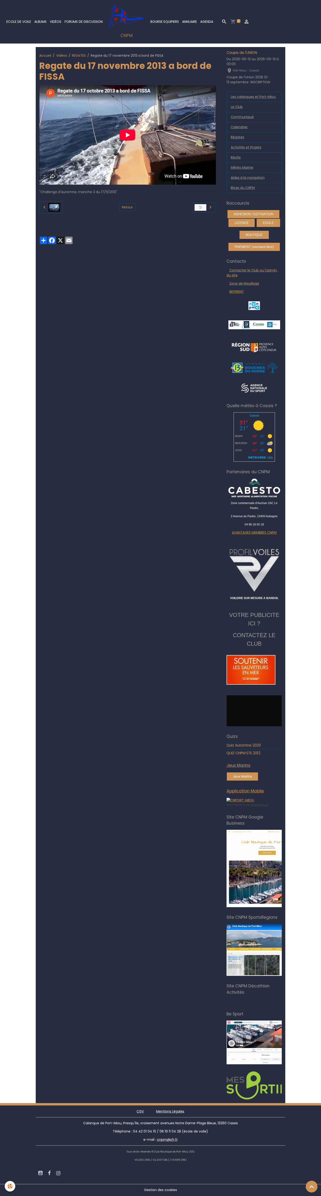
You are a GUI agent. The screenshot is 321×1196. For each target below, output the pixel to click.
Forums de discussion (84, 21)
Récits (236, 157)
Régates (237, 137)
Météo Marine (242, 167)
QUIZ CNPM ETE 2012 (243, 753)
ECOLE (268, 223)
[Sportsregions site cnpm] (268, 949)
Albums (40, 21)
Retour (127, 207)
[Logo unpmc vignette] (254, 305)
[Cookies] (10, 1186)
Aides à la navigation (248, 177)
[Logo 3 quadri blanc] (254, 347)
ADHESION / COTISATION (253, 214)
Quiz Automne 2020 (244, 745)
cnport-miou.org (260, 804)
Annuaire (189, 21)
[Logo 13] (254, 367)
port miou (48, 223)
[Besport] (266, 1042)
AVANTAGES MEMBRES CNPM (254, 532)
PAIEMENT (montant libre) (254, 247)
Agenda (206, 21)
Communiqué (242, 117)
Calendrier (239, 127)
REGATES (79, 55)
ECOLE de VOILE (18, 21)
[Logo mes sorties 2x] (268, 1085)
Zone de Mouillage (244, 283)
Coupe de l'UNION (242, 52)
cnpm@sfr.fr (167, 1139)
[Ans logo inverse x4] (254, 387)
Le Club (237, 106)
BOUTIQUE (254, 235)
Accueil (45, 55)
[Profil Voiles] (254, 569)
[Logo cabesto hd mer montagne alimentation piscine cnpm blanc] (254, 488)
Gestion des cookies (160, 1190)
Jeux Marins (242, 776)
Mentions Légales (170, 1111)
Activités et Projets (246, 147)
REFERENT (236, 291)
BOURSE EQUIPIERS (164, 21)
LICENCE (242, 223)
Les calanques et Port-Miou (253, 96)
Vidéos (55, 21)
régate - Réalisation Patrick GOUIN (85, 223)
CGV (140, 1111)
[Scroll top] (311, 1186)
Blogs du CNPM (243, 187)
